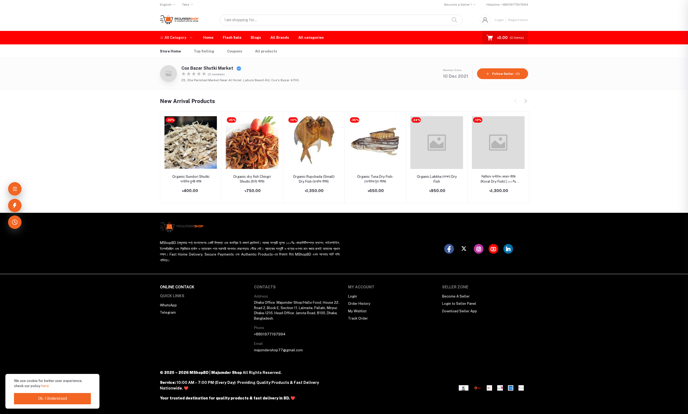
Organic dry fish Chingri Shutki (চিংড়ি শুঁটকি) (252, 179)
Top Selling (204, 51)
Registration (518, 20)
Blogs (256, 38)
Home (208, 38)
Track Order (358, 318)
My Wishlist (357, 311)
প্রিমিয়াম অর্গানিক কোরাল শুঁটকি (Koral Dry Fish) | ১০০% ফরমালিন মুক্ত (498, 179)
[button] (176, 37)
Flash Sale (232, 38)
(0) (506, 74)
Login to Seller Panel (459, 304)
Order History (359, 304)
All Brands (279, 38)
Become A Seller (456, 296)
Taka (185, 4)
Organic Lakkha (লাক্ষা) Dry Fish (437, 179)
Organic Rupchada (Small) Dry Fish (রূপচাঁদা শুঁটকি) (314, 179)
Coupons (234, 51)
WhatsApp (168, 305)
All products (266, 51)
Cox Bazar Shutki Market (207, 68)
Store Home (170, 51)
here (45, 386)
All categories (311, 38)
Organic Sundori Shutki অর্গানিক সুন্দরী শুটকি (190, 179)
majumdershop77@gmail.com (278, 350)
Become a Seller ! (458, 4)
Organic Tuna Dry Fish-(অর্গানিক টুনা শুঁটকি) (375, 179)
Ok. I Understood (52, 398)
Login (499, 20)
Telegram (168, 312)
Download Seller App (459, 311)
